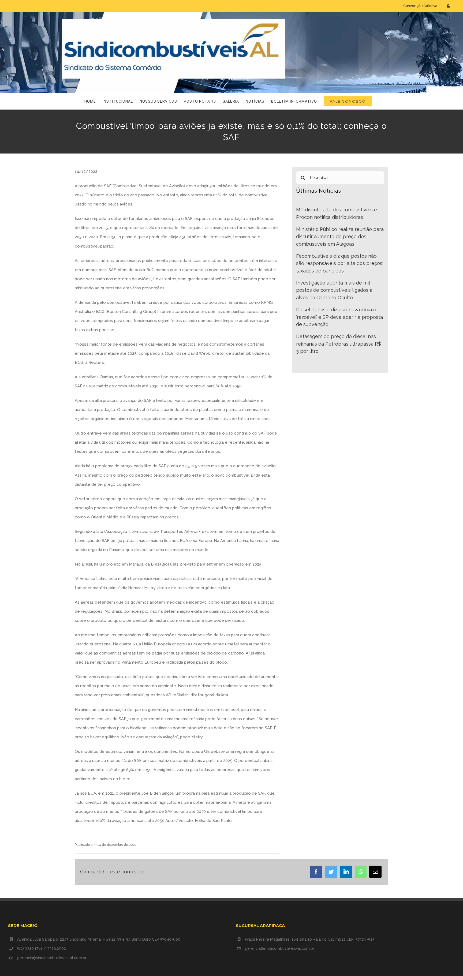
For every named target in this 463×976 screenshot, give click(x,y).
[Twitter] (331, 871)
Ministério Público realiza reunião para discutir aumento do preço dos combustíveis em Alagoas (340, 236)
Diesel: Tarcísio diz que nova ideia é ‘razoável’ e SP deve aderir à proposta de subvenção (339, 317)
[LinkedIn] (346, 871)
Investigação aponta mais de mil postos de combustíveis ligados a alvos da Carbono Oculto (334, 290)
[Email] (375, 871)
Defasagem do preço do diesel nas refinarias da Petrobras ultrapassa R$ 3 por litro (338, 344)
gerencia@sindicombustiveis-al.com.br (52, 958)
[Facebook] (316, 871)
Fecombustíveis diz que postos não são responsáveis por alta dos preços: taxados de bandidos (339, 263)
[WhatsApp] (361, 871)
